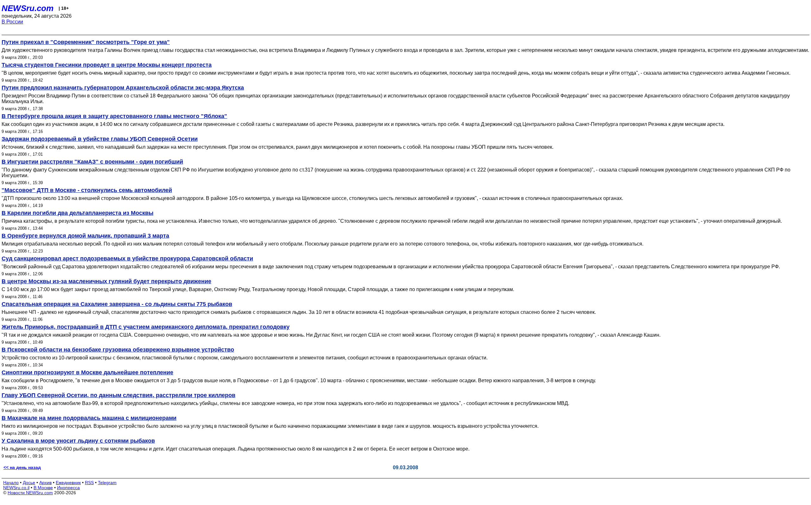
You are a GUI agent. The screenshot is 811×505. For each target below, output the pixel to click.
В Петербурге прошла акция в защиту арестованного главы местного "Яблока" (114, 116)
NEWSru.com (28, 8)
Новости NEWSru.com (30, 492)
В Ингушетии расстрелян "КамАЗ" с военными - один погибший (92, 162)
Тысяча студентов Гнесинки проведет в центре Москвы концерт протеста (107, 65)
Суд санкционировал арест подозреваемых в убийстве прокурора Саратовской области (127, 258)
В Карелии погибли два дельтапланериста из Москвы (77, 213)
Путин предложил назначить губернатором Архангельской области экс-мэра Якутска (123, 87)
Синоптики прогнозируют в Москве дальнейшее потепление (87, 372)
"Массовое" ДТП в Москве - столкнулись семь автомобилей (87, 190)
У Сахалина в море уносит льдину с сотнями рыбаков (78, 441)
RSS (89, 482)
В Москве (43, 487)
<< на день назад (22, 467)
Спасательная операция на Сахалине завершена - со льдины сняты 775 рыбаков (117, 304)
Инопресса (68, 487)
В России (12, 21)
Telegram (107, 482)
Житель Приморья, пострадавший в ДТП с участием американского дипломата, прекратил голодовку (146, 327)
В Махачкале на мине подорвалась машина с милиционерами (89, 418)
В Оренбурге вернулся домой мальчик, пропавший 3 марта (85, 236)
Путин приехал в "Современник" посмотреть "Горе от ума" (86, 42)
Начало (11, 482)
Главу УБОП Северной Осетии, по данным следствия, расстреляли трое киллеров (118, 395)
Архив (45, 482)
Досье (29, 482)
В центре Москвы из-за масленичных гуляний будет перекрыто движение (106, 281)
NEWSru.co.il (16, 487)
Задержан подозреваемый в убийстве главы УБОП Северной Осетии (100, 139)
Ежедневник (68, 482)
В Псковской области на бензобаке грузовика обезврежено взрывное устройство (118, 349)
